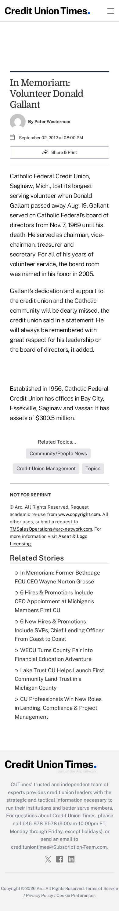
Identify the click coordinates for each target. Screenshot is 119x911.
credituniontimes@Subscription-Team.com (59, 847)
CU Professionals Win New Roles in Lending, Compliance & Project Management (58, 708)
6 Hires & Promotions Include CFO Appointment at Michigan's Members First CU (54, 601)
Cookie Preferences (76, 895)
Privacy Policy (39, 895)
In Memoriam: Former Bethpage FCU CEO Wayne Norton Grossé (57, 577)
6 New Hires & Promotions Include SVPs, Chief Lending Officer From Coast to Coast (59, 630)
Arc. (41, 888)
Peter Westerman (52, 121)
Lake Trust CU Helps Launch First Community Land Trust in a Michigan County (59, 679)
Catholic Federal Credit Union (49, 176)
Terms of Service (101, 888)
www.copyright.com (79, 514)
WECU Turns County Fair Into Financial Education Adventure (54, 654)
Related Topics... (57, 442)
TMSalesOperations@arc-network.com (51, 529)
